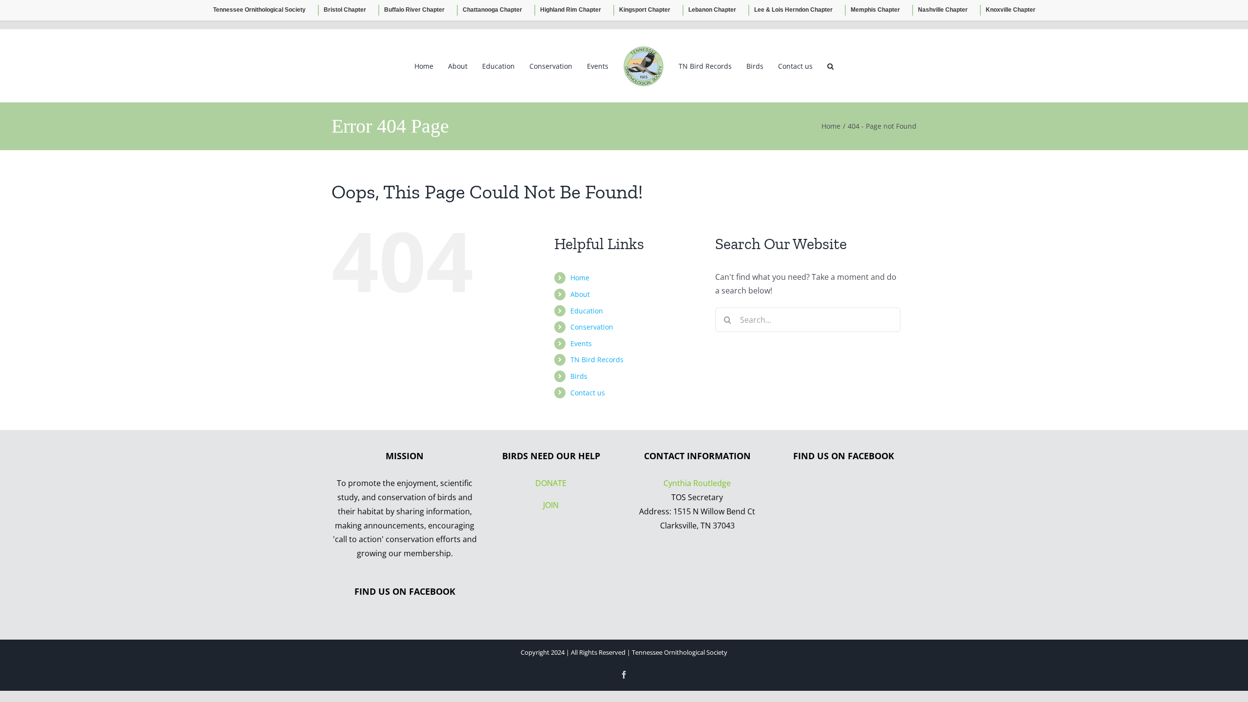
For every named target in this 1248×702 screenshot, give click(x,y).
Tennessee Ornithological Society (259, 9)
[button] (813, 65)
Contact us (587, 392)
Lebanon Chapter (712, 9)
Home (579, 277)
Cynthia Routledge (697, 483)
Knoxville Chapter (1010, 9)
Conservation (591, 327)
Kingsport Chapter (644, 9)
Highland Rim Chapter (570, 9)
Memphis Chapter (875, 9)
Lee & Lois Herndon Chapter (793, 9)
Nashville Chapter (943, 9)
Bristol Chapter (345, 9)
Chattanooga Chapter (492, 9)
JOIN (551, 505)
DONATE (550, 483)
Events (581, 343)
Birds (578, 376)
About (580, 294)
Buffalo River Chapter (414, 9)
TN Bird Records (597, 359)
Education (586, 310)
